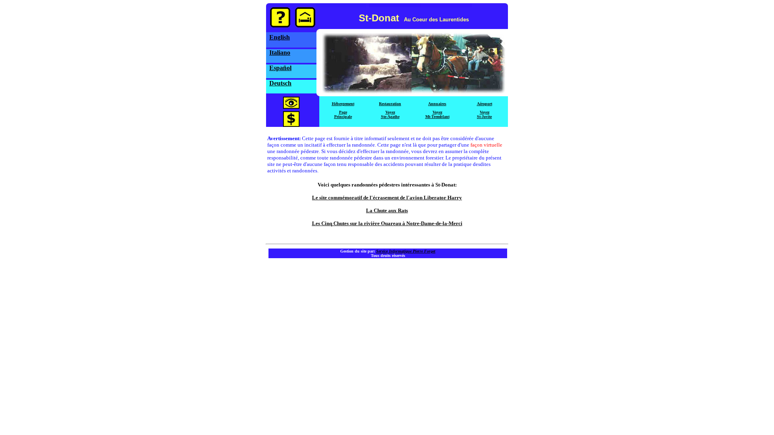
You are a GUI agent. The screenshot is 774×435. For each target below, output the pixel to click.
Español (280, 67)
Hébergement (343, 104)
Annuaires (437, 104)
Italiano (279, 52)
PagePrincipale (343, 114)
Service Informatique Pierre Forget (405, 251)
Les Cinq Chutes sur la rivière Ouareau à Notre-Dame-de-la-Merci (387, 223)
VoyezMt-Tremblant (437, 114)
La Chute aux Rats (387, 210)
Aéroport (484, 104)
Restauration (390, 104)
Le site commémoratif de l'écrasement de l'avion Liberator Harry (387, 198)
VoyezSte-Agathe (390, 114)
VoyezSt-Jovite (484, 114)
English (279, 37)
